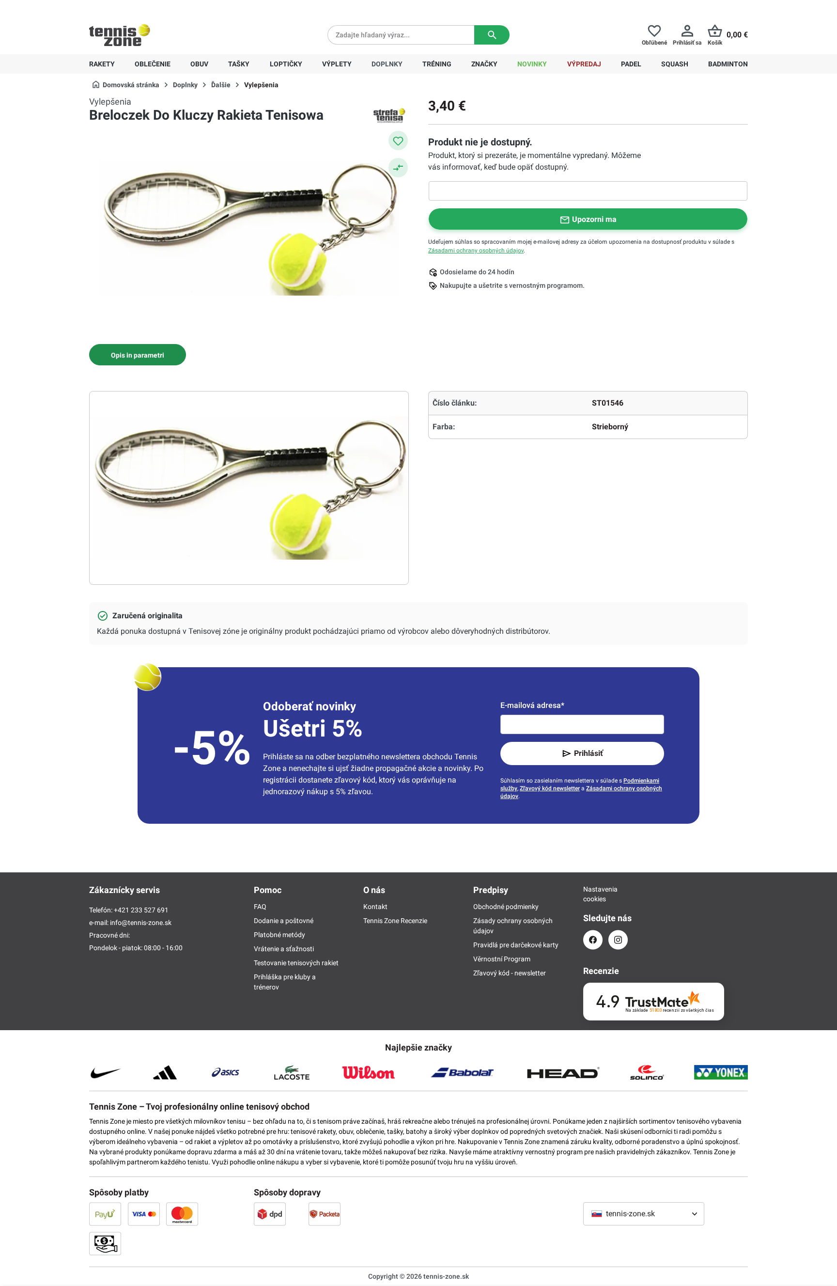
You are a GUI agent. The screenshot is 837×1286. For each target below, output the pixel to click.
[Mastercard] (182, 1213)
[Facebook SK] (593, 940)
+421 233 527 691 (155, 8)
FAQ (260, 906)
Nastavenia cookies (593, 894)
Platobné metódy (279, 935)
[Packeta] (325, 1213)
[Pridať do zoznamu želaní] (398, 140)
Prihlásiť (588, 753)
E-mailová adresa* (532, 705)
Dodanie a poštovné (283, 921)
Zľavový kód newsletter (550, 788)
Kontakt (375, 906)
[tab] (137, 354)
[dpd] (270, 1213)
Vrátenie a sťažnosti (284, 949)
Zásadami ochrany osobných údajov (476, 250)
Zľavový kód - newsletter (509, 973)
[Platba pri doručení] (105, 1243)
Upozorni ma (594, 219)
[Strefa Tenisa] (389, 115)
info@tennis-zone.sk (140, 922)
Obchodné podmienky (506, 906)
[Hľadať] (492, 35)
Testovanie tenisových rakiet (296, 963)
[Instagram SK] (618, 940)
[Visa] (144, 1213)
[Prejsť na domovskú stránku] (119, 35)
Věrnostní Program (501, 959)
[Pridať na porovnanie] (398, 167)
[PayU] (105, 1213)
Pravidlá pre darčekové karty (515, 945)
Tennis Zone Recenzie (395, 921)
